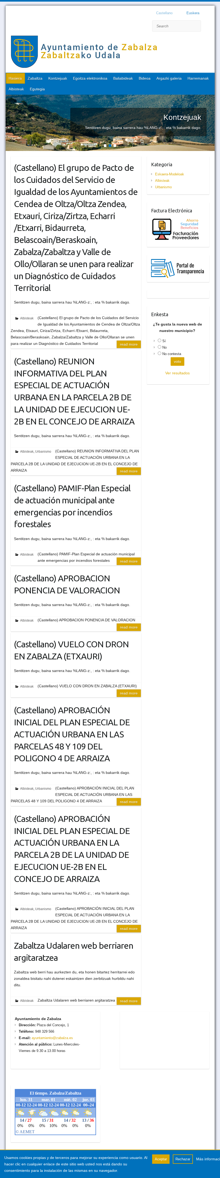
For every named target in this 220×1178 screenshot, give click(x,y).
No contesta (171, 354)
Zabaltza (35, 78)
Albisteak (16, 89)
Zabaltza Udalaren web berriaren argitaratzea (73, 951)
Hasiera (15, 78)
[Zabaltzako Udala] (85, 53)
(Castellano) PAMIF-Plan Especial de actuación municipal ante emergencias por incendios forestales (72, 506)
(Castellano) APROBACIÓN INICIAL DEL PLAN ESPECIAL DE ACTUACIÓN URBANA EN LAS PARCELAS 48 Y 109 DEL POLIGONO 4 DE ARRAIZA (72, 734)
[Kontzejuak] (110, 98)
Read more (129, 344)
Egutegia (37, 89)
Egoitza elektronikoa (90, 78)
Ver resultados (177, 373)
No (164, 347)
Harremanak (198, 78)
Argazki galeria (169, 78)
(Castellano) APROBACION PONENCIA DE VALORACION (67, 584)
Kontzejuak (57, 78)
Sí (164, 341)
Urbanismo (43, 451)
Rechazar (182, 1159)
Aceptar (161, 1159)
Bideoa (145, 78)
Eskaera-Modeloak (169, 174)
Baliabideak (123, 78)
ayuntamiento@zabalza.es (52, 1038)
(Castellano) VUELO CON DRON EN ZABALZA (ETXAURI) (71, 650)
